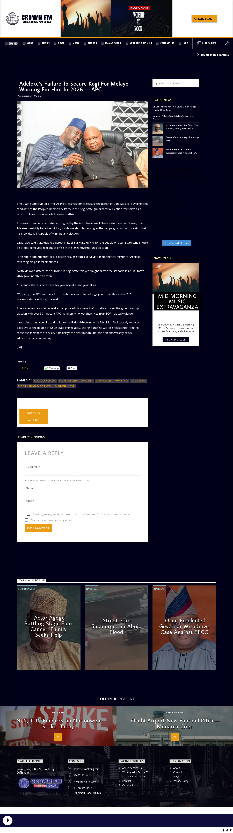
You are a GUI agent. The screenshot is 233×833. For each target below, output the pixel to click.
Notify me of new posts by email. (51, 520)
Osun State (139, 380)
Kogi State (121, 380)
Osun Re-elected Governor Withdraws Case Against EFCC (181, 151)
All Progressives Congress (76, 380)
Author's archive (33, 416)
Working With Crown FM (135, 772)
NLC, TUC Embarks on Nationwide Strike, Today (59, 723)
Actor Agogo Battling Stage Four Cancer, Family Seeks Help (182, 127)
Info (185, 43)
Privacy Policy (180, 781)
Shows (46, 43)
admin (23, 406)
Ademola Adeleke (45, 380)
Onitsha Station (204, 18)
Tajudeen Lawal (65, 386)
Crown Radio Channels (214, 55)
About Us (178, 768)
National (91, 588)
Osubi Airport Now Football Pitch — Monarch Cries (175, 723)
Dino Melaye (103, 380)
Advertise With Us (140, 43)
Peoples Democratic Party (34, 386)
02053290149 (81, 775)
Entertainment (26, 588)
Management (113, 43)
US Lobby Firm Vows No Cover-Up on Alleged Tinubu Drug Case (175, 108)
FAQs (176, 776)
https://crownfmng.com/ (87, 769)
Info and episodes (176, 339)
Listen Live (209, 43)
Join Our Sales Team (133, 776)
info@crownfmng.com (86, 781)
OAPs (30, 43)
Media (76, 43)
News (61, 43)
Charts (92, 43)
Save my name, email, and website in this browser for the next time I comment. (83, 514)
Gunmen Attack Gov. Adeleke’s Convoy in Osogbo (173, 117)
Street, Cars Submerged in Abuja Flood (182, 139)
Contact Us (167, 43)
